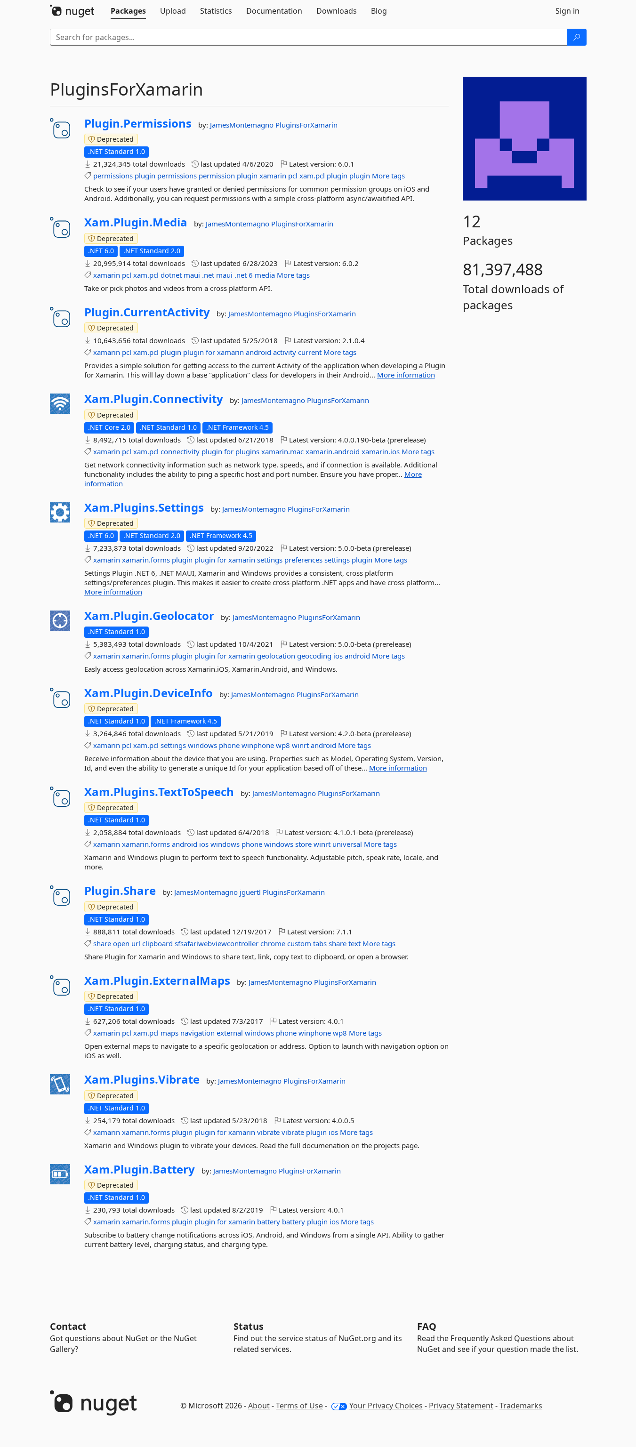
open (121, 943)
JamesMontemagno (242, 124)
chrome (272, 943)
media (265, 275)
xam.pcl (312, 175)
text (354, 943)
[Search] (577, 37)
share (102, 943)
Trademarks (520, 1405)
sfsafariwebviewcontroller (216, 943)
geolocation (276, 655)
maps (169, 1032)
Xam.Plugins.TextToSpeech (159, 792)
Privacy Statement (461, 1405)
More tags (388, 175)
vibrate (268, 1132)
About (259, 1405)
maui (192, 275)
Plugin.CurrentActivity (147, 312)
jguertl (251, 892)
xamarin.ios (381, 451)
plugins (247, 451)
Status (248, 1326)
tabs (320, 943)
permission (217, 175)
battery (268, 1221)
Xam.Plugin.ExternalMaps (157, 980)
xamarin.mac (282, 451)
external (230, 1032)
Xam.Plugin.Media (135, 222)
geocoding (314, 655)
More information (406, 374)
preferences (303, 559)
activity (284, 352)
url (135, 943)
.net (208, 275)
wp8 (283, 745)
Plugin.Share (120, 890)
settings (269, 559)
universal (347, 844)
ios (338, 655)
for (210, 352)
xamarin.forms (146, 559)
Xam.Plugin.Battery (139, 1169)
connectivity (180, 451)
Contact (68, 1326)
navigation (197, 1032)
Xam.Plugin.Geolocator (149, 616)
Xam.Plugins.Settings (144, 507)
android (258, 352)
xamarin (272, 175)
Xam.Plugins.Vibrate (142, 1079)
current (310, 352)
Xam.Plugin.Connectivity (153, 399)
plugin (145, 175)
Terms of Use (299, 1405)
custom (299, 943)
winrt (300, 745)
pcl (293, 175)
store (303, 844)
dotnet (171, 275)
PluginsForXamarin (306, 124)
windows (202, 745)
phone (229, 745)
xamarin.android (333, 451)
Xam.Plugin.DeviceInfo (148, 693)
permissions (113, 175)
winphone (258, 745)
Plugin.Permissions (138, 123)
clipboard (157, 943)
